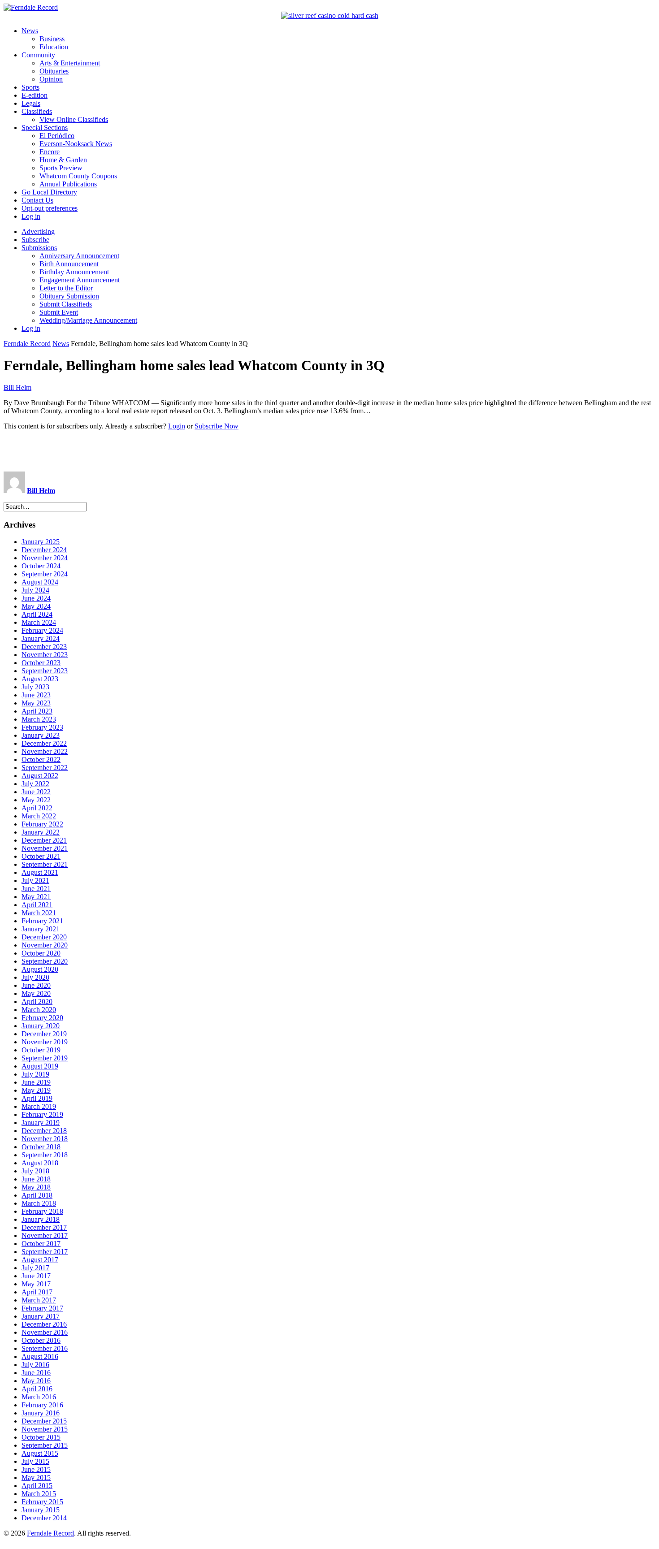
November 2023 (45, 654)
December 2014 (44, 1518)
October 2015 (41, 1437)
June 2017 (36, 1276)
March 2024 (39, 622)
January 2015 (41, 1510)
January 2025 (41, 541)
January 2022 (41, 832)
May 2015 (36, 1477)
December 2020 (44, 937)
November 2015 (45, 1429)
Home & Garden (63, 160)
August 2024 (40, 582)
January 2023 (41, 735)
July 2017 (35, 1268)
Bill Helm (17, 387)
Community (38, 55)
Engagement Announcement (79, 280)
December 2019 (44, 1034)
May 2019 (36, 1090)
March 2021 (39, 913)
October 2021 (41, 856)
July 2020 (35, 977)
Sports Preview (60, 168)
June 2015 (36, 1469)
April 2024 (37, 614)
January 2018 (41, 1219)
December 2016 (44, 1324)
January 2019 (41, 1122)
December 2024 (44, 550)
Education (53, 47)
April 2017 (37, 1292)
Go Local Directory (49, 192)
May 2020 (36, 993)
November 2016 (45, 1332)
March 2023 (39, 719)
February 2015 (42, 1502)
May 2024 (36, 606)
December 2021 (44, 840)
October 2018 (41, 1147)
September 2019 (45, 1058)
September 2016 (45, 1348)
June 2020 (36, 985)
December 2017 (44, 1227)
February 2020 (42, 1017)
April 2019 (37, 1098)
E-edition (35, 95)
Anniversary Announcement (79, 256)
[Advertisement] (329, 450)
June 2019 (36, 1082)
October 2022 (41, 759)
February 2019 (42, 1114)
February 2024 (42, 630)
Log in (31, 216)
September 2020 (45, 961)
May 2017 (36, 1284)
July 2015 (35, 1461)
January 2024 (41, 638)
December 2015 (44, 1421)
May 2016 (36, 1381)
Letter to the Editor (66, 288)
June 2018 (36, 1179)
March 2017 (39, 1300)
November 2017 (45, 1235)
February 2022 (42, 824)
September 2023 (45, 671)
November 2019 (45, 1042)
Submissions (39, 247)
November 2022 (45, 751)
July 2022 (35, 783)
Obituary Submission (69, 296)
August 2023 (40, 679)
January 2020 (41, 1026)
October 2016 (41, 1340)
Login (176, 426)
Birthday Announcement (74, 272)
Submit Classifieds (65, 304)
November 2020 (45, 945)
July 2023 (35, 687)
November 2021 (45, 848)
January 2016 (41, 1413)
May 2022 (36, 800)
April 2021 (37, 905)
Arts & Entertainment (69, 63)
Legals (31, 103)
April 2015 (37, 1485)
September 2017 (45, 1251)
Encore (49, 152)
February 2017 (42, 1308)
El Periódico (56, 135)
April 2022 (37, 808)
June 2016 (36, 1372)
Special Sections (45, 127)
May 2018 (36, 1187)
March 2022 (39, 816)
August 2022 (40, 775)
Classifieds (37, 111)
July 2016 (35, 1364)
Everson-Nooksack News (75, 143)
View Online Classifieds (73, 119)
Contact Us (37, 200)
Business (52, 39)
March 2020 (39, 1009)
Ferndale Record (27, 343)
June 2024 (36, 598)
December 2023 (44, 646)
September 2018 (45, 1155)
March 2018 (39, 1203)
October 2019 (41, 1050)
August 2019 (40, 1066)
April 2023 (37, 711)
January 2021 (41, 929)
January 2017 (41, 1316)
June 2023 (36, 695)
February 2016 (42, 1405)
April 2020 (37, 1001)
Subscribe (35, 239)
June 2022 (36, 792)
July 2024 (35, 590)
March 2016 (39, 1397)
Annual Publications (68, 184)
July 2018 (35, 1171)
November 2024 (45, 558)
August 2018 (40, 1163)
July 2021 (35, 880)
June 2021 (36, 888)
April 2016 (37, 1389)
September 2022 (45, 767)
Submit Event (58, 312)
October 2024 (41, 566)
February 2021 (42, 921)
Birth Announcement (69, 264)
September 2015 (45, 1445)
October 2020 (41, 953)
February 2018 (42, 1211)
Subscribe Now (216, 426)
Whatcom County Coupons (78, 176)
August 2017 (40, 1259)
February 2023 (42, 727)
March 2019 (39, 1106)
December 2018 (44, 1130)
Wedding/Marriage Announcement (88, 320)
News (30, 31)
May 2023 (36, 703)
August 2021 (40, 872)
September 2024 (45, 574)
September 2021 (45, 864)
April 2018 (37, 1195)
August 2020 (40, 969)
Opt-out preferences (50, 208)
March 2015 (39, 1493)
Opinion (51, 79)
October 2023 (41, 662)
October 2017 (41, 1243)
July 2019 (35, 1074)
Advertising (38, 231)
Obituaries (54, 71)
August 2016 (40, 1356)
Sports (30, 87)
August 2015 (40, 1453)
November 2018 (45, 1138)
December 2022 (44, 743)
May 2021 (36, 896)
